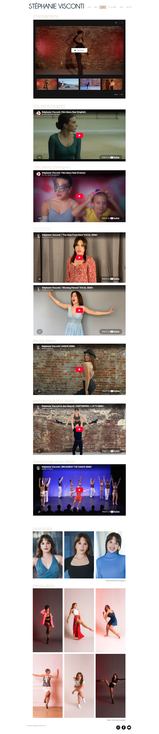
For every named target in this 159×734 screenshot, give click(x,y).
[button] (48, 554)
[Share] (116, 22)
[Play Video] (47, 84)
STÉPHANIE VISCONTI (56, 6)
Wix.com (43, 725)
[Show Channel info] (121, 22)
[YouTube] (129, 727)
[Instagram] (118, 727)
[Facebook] (124, 727)
